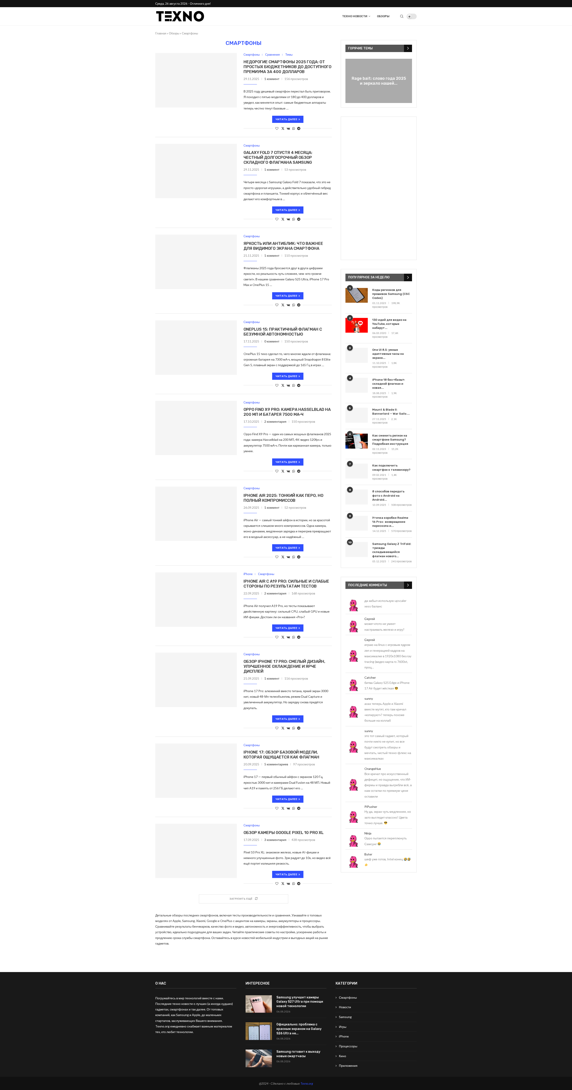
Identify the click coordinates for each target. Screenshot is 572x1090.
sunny (368, 698)
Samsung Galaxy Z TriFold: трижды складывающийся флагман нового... (391, 550)
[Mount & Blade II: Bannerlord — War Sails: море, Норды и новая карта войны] (356, 415)
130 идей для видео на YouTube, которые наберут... (389, 324)
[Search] (402, 16)
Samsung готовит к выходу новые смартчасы (298, 1054)
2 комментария (275, 421)
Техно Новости (354, 16)
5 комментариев (276, 764)
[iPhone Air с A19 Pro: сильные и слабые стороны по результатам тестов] (196, 599)
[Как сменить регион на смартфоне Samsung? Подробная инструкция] (356, 441)
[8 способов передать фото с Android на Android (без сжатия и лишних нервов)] (356, 496)
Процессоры (348, 1046)
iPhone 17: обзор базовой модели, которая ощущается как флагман (281, 755)
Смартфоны (348, 997)
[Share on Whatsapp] (293, 128)
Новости (345, 1007)
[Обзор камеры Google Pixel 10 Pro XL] (196, 851)
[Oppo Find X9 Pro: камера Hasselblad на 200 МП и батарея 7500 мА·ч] (196, 428)
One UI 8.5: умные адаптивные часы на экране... (388, 353)
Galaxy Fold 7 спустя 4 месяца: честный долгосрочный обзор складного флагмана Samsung (278, 157)
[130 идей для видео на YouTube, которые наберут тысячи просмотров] (356, 325)
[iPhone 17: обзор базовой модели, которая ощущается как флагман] (196, 770)
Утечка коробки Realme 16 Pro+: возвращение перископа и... (390, 521)
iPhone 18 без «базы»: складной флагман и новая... (388, 383)
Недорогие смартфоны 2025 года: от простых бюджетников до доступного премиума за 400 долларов (287, 66)
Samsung (345, 1017)
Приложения (348, 1065)
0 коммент (271, 341)
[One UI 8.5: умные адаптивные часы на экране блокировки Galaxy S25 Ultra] (356, 355)
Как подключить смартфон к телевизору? (391, 467)
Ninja (367, 833)
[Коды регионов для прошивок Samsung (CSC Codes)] (356, 295)
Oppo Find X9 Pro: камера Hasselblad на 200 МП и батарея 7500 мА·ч (287, 412)
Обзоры (383, 16)
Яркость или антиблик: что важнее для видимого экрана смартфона (283, 246)
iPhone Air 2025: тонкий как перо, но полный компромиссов (283, 498)
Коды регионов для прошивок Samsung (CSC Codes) (391, 294)
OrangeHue (372, 769)
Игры (342, 1027)
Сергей (369, 619)
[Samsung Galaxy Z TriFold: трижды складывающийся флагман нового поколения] (356, 549)
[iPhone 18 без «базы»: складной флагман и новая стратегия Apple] (356, 385)
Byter (368, 854)
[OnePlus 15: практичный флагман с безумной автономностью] (196, 347)
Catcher (370, 677)
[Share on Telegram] (298, 128)
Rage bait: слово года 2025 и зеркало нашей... (379, 81)
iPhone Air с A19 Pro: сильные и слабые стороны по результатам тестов (286, 584)
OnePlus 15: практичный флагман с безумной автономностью (283, 332)
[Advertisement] (378, 188)
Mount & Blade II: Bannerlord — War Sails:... (391, 411)
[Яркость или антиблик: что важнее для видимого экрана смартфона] (196, 262)
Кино (342, 1056)
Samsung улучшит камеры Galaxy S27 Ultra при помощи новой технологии (299, 1001)
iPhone (344, 1036)
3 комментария (275, 840)
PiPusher (370, 807)
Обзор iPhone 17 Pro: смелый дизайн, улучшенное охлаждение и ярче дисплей (284, 666)
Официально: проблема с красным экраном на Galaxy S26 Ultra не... (299, 1029)
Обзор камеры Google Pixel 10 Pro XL (284, 832)
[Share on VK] (288, 128)
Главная (160, 33)
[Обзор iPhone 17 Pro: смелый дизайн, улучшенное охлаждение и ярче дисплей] (196, 680)
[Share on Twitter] (282, 128)
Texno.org (307, 1083)
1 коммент (271, 79)
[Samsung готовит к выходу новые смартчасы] (259, 1058)
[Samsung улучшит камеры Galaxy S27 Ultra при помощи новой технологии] (259, 1004)
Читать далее (286, 119)
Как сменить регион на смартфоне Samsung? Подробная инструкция (390, 439)
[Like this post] (276, 128)
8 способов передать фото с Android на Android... (388, 495)
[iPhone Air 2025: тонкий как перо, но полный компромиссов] (196, 514)
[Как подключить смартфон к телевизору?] (356, 471)
